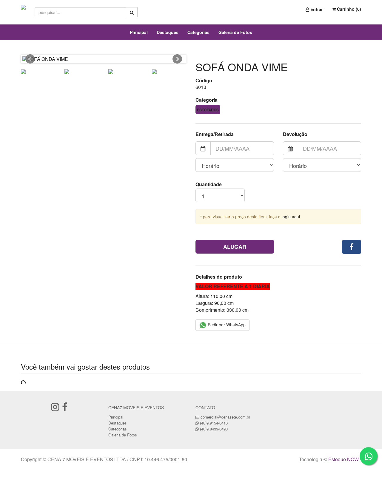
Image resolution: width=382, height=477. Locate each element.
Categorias (198, 32)
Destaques (167, 32)
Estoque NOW (343, 459)
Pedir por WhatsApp (226, 325)
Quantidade (208, 184)
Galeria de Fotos (235, 32)
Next (177, 59)
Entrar (316, 9)
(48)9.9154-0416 (214, 423)
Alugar (234, 247)
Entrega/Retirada (214, 134)
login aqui (291, 217)
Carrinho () (348, 9)
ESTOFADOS (208, 109)
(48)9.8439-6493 (214, 429)
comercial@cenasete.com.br (225, 417)
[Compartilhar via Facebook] (351, 247)
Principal (139, 32)
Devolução (295, 134)
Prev (30, 59)
